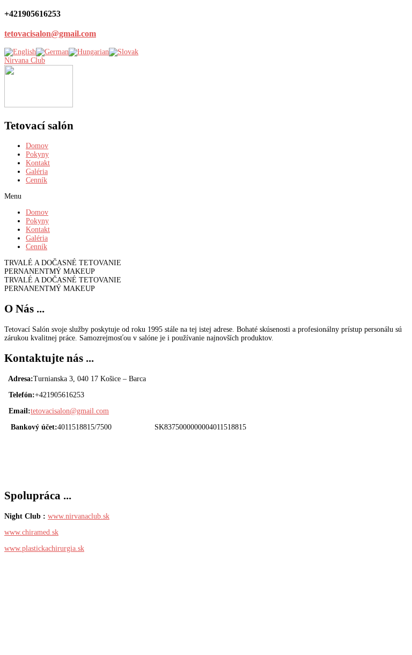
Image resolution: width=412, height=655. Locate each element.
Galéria (37, 172)
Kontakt (38, 163)
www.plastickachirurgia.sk (44, 548)
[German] (52, 52)
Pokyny (37, 154)
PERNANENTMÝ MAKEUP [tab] (49, 271)
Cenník (36, 180)
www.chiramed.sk (31, 532)
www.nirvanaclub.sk (78, 516)
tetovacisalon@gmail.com (50, 33)
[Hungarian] (89, 52)
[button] (206, 196)
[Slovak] (123, 52)
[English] (20, 52)
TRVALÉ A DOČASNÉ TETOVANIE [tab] (62, 263)
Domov (37, 146)
